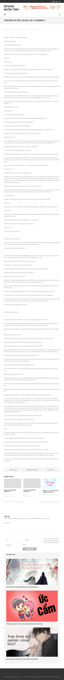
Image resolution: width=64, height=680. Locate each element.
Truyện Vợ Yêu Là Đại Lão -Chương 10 (50, 502)
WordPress (57, 676)
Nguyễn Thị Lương (17, 30)
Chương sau (50, 469)
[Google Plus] (59, 1)
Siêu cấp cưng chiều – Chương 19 (29, 490)
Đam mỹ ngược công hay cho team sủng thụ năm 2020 (22, 659)
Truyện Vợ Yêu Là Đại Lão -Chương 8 (14, 502)
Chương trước (13, 469)
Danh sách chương (32, 469)
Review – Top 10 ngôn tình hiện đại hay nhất (50, 491)
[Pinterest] (54, 1)
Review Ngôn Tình (11, 8)
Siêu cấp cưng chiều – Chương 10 (10, 490)
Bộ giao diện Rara (42, 676)
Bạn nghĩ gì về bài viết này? (31, 30)
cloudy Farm (55, 494)
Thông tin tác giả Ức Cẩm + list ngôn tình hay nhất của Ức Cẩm (24, 624)
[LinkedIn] (56, 1)
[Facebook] (51, 1)
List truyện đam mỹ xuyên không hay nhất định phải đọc (22, 587)
